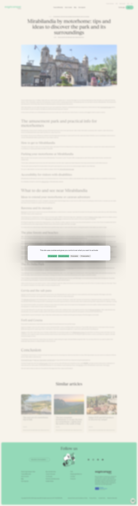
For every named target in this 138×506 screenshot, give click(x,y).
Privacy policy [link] (85, 256)
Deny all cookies (63, 256)
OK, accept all (52, 256)
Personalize (74, 256)
